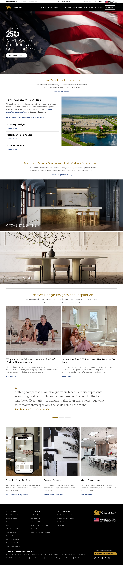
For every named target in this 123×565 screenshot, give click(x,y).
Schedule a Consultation (39, 525)
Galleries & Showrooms (38, 522)
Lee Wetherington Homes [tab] (61, 417)
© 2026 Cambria (11, 558)
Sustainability (11, 532)
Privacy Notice (23, 558)
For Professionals (32, 1)
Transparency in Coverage (64, 558)
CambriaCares (87, 1)
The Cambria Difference (15, 529)
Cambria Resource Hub (65, 515)
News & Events (11, 518)
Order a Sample (36, 529)
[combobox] (66, 2)
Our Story (10, 525)
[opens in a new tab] (95, 558)
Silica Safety (61, 525)
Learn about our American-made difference (25, 117)
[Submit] (59, 1)
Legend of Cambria (13, 543)
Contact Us (34, 515)
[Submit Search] (59, 1)
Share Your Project (13, 546)
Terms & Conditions (37, 558)
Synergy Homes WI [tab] (68, 417)
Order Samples (22, 1)
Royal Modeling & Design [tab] (55, 417)
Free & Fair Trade (12, 515)
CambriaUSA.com (11, 1)
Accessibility (49, 558)
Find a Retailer (35, 518)
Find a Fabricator (63, 529)
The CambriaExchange (65, 518)
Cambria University (13, 539)
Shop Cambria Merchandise (40, 532)
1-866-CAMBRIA (98, 1)
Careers (9, 522)
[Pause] (3, 70)
